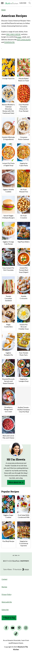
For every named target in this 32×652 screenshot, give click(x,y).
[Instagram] (25, 627)
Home (3, 10)
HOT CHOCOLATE (24, 39)
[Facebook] (6, 627)
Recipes (4, 587)
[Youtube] (12, 627)
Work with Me (7, 602)
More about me (15, 482)
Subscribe (5, 610)
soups (19, 37)
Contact (4, 579)
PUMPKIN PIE (9, 42)
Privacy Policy (6, 594)
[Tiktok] (16, 633)
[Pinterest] (19, 627)
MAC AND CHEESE (13, 34)
